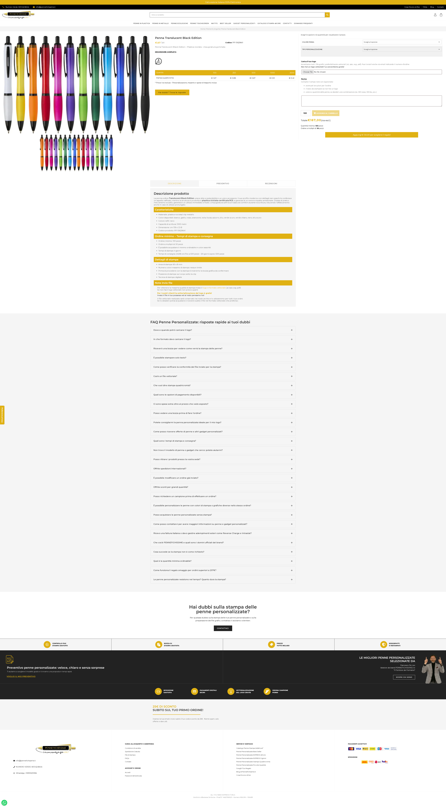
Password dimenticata (133, 776)
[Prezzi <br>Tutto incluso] (271, 644)
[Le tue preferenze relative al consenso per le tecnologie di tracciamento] (2, 415)
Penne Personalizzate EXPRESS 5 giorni (251, 758)
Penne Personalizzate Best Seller (248, 751)
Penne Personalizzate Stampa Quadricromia (253, 762)
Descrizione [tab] (174, 184)
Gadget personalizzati (244, 23)
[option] (76, 85)
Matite (214, 23)
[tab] (223, 330)
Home (202, 29)
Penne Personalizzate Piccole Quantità (251, 765)
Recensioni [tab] (271, 184)
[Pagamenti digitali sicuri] (194, 691)
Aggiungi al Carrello (327, 113)
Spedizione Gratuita (132, 751)
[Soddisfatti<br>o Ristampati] (383, 644)
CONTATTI (287, 23)
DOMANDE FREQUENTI (303, 23)
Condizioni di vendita (133, 748)
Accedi (127, 772)
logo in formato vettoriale (214, 288)
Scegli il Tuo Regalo (243, 768)
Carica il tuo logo (308, 61)
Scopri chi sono (404, 677)
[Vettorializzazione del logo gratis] (230, 691)
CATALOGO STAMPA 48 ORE (269, 23)
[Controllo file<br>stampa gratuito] (47, 644)
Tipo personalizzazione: (312, 49)
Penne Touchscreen (199, 23)
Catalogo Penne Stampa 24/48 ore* (249, 748)
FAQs (127, 758)
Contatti (128, 762)
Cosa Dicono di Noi (243, 775)
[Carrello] (441, 14)
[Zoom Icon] (76, 85)
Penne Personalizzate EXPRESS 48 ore (251, 755)
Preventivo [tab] (222, 184)
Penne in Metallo (160, 23)
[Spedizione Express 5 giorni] (159, 64)
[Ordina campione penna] (267, 691)
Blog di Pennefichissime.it (246, 772)
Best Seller (225, 23)
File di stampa (130, 755)
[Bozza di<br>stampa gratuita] (158, 644)
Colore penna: (308, 42)
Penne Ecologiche (179, 23)
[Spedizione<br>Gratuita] (158, 691)
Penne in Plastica (141, 23)
